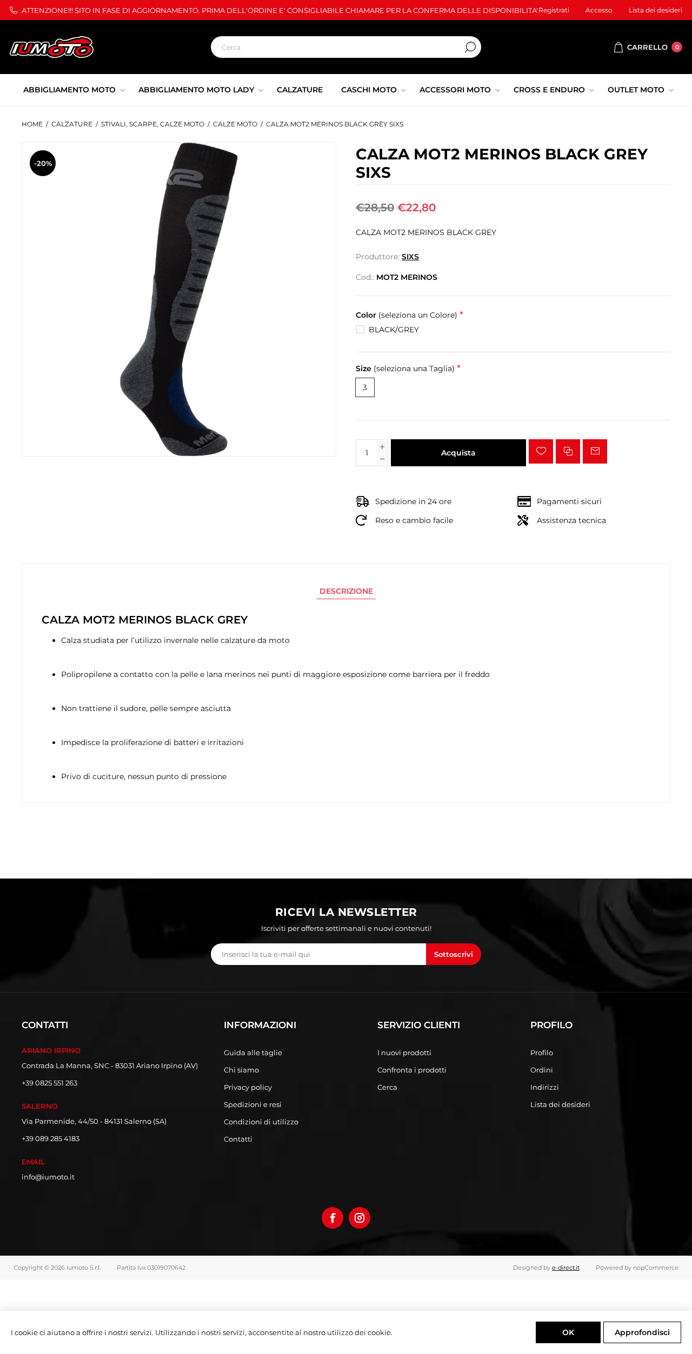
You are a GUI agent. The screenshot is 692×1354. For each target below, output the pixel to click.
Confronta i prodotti (412, 1069)
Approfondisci (642, 1332)
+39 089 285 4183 (50, 1138)
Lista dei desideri (560, 1104)
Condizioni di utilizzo (261, 1121)
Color (406, 315)
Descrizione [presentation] (346, 591)
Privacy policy (248, 1087)
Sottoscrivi (453, 954)
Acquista (458, 453)
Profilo (541, 1052)
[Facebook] (332, 1218)
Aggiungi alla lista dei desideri (541, 451)
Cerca (470, 47)
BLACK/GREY (394, 329)
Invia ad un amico (595, 451)
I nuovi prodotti (404, 1052)
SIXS (410, 257)
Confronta (568, 451)
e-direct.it (566, 1267)
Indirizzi (544, 1087)
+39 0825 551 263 (49, 1082)
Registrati (553, 10)
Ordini (541, 1069)
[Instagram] (359, 1218)
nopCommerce (655, 1267)
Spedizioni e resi (253, 1104)
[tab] (346, 591)
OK (568, 1332)
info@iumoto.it (48, 1176)
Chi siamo (241, 1069)
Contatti (238, 1139)
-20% (43, 163)
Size (405, 369)
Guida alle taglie (253, 1052)
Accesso (599, 10)
